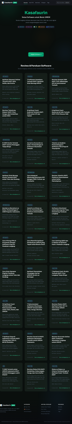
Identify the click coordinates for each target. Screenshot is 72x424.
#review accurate (61, 351)
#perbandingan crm (6, 223)
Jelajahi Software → (36, 54)
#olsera (60, 384)
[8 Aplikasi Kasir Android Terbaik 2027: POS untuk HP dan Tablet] (36, 119)
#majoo (53, 318)
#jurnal (29, 320)
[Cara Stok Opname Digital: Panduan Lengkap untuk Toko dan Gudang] (11, 280)
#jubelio (54, 190)
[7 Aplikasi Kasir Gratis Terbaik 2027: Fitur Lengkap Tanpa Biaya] (61, 280)
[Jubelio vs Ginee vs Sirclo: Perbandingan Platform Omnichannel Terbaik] (36, 217)
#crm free (10, 155)
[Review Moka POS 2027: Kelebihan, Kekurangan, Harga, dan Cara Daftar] (36, 377)
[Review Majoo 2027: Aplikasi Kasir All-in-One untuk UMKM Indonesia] (61, 313)
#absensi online (6, 92)
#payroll (54, 159)
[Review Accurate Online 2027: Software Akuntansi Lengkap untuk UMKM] (61, 345)
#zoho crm (14, 221)
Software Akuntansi (45, 411)
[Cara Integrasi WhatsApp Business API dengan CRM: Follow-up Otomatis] (36, 184)
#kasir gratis (63, 284)
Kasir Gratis (43, 409)
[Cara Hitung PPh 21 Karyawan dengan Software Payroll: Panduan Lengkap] (11, 248)
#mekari (57, 94)
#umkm (38, 255)
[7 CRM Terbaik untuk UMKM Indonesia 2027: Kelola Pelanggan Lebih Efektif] (11, 377)
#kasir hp (29, 127)
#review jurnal (34, 351)
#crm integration (38, 190)
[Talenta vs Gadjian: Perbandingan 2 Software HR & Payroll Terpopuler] (61, 152)
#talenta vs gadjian (56, 157)
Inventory (30, 76)
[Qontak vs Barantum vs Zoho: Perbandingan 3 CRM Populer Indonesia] (11, 217)
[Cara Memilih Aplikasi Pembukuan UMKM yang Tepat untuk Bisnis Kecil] (36, 248)
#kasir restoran (55, 123)
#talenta (4, 125)
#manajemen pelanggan (7, 157)
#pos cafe (62, 123)
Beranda (26, 2)
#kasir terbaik (16, 320)
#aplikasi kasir (55, 284)
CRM (3, 366)
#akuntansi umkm (40, 318)
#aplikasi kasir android (32, 125)
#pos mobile (41, 125)
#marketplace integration (58, 192)
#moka (53, 384)
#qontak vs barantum (7, 221)
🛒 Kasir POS (27, 407)
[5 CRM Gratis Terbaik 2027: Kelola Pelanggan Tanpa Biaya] (11, 152)
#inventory (17, 286)
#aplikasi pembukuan (31, 253)
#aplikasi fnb (55, 125)
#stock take (11, 286)
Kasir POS (31, 2)
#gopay (61, 253)
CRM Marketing (55, 76)
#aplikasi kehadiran (15, 92)
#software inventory (31, 92)
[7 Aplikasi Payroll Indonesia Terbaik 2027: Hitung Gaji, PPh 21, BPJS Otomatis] (11, 345)
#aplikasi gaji (10, 351)
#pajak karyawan (10, 255)
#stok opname (5, 286)
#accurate (54, 351)
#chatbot (29, 192)
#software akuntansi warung (58, 222)
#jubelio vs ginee (31, 222)
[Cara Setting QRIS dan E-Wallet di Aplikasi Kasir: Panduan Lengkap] (61, 248)
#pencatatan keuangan (32, 286)
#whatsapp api (30, 190)
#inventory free (6, 190)
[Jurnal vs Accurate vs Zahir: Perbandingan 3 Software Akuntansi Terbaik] (36, 152)
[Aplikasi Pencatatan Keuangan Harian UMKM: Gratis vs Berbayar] (36, 280)
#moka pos (29, 382)
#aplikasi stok (40, 92)
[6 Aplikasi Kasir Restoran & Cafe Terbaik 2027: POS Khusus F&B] (61, 119)
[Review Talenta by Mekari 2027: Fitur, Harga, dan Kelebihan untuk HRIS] (11, 119)
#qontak (53, 94)
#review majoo (58, 318)
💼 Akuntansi (27, 409)
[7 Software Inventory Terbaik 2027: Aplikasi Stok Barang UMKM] (36, 87)
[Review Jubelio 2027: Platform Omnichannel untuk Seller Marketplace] (61, 184)
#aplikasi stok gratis (7, 188)
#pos (11, 320)
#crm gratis (5, 155)
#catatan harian (41, 286)
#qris (53, 253)
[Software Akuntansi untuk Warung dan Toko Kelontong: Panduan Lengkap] (61, 217)
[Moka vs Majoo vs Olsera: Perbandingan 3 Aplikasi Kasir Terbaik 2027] (61, 377)
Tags (48, 2)
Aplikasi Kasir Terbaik (46, 407)
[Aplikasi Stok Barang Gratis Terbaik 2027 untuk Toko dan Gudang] (11, 184)
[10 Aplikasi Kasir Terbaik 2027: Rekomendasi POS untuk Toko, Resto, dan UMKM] (11, 313)
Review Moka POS (45, 413)
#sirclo (37, 222)
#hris (12, 125)
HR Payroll (5, 76)
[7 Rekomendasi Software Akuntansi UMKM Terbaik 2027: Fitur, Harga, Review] (36, 313)
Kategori (43, 2)
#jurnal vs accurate (31, 157)
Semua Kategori (27, 411)
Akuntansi (37, 2)
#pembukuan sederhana (65, 224)
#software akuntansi (31, 159)
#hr (15, 351)
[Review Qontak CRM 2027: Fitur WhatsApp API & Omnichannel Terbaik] (61, 87)
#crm (61, 94)
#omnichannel (59, 190)
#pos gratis (54, 286)
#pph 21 (4, 255)
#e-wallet (57, 253)
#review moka (35, 382)
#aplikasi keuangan (31, 288)
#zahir (38, 157)
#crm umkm (7, 384)
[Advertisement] (36, 40)
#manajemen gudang (31, 94)
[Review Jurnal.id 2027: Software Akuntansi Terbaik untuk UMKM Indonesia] (36, 345)
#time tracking (5, 94)
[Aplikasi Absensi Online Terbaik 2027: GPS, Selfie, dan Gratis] (11, 87)
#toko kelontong (55, 224)
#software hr (65, 157)
